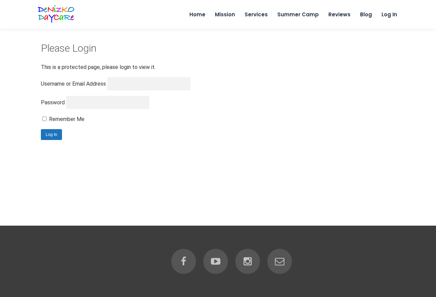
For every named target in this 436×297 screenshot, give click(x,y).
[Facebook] (183, 261)
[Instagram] (247, 261)
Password (53, 102)
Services (256, 14)
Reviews (339, 14)
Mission (225, 14)
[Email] (279, 261)
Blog (366, 14)
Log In (389, 14)
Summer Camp (298, 14)
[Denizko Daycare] (56, 22)
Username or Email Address (73, 84)
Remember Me (66, 119)
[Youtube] (215, 261)
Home (197, 14)
